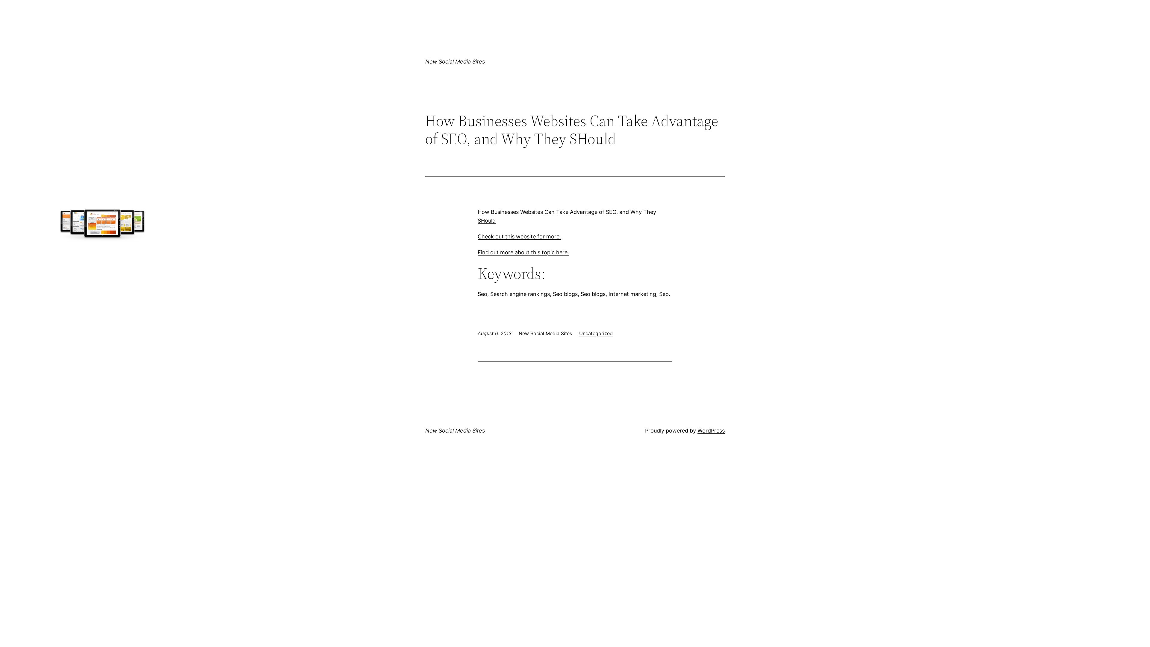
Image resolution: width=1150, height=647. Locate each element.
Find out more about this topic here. (523, 252)
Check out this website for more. (519, 236)
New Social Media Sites (455, 61)
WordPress (711, 430)
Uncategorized (596, 333)
